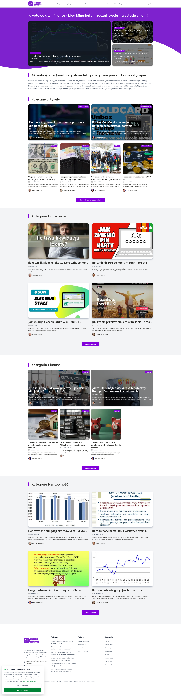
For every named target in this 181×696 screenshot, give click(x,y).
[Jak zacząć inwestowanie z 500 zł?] (138, 158)
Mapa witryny (90, 681)
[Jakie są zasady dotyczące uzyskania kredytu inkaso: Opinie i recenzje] (106, 424)
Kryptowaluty (109, 644)
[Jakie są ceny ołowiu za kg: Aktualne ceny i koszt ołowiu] (75, 424)
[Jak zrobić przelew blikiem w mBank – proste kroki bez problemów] (122, 300)
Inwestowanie (99, 4)
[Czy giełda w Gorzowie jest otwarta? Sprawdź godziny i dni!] (106, 158)
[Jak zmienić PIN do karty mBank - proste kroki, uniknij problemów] (122, 241)
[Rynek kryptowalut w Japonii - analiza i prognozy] (69, 43)
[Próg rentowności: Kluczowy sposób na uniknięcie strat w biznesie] (58, 568)
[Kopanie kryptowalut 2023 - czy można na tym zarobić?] (132, 32)
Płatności (107, 641)
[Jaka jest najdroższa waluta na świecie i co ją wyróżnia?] (75, 158)
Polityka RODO (68, 681)
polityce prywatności (29, 681)
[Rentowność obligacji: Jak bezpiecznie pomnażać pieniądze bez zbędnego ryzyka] (122, 568)
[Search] (148, 4)
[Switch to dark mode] (151, 3)
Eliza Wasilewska (101, 137)
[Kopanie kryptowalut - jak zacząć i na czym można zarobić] (132, 55)
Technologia (108, 648)
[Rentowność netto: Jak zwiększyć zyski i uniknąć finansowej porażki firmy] (122, 509)
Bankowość (78, 4)
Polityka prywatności (49, 681)
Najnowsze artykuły (64, 4)
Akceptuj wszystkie (22, 690)
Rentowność (111, 4)
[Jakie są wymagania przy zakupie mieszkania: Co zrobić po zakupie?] (43, 424)
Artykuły (54, 637)
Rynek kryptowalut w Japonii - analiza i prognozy (55, 55)
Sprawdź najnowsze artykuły (90, 200)
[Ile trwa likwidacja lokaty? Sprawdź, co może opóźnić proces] (58, 241)
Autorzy (81, 637)
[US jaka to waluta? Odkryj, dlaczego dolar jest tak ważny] (43, 158)
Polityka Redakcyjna (79, 681)
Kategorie (109, 637)
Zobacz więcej (90, 344)
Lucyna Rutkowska (38, 137)
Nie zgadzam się (22, 686)
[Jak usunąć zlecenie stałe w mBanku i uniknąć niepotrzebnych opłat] (58, 300)
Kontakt (59, 681)
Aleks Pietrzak (100, 275)
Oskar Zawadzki (37, 275)
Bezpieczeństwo (124, 4)
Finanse (88, 4)
